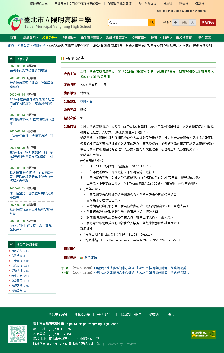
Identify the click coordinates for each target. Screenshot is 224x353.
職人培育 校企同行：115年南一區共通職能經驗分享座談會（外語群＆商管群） (31, 177)
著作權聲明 (105, 315)
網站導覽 (208, 22)
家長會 (183, 3)
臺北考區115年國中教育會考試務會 (78, 3)
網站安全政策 (58, 315)
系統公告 (19, 290)
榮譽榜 (18, 255)
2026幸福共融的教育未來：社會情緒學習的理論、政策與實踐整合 (32, 104)
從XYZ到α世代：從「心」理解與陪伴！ (31, 228)
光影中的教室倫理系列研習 (28, 71)
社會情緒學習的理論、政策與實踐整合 (31, 85)
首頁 (13, 38)
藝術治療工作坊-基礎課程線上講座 (32, 122)
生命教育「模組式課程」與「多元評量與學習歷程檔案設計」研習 (31, 157)
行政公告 (20, 250)
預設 (184, 22)
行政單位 (67, 38)
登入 (171, 315)
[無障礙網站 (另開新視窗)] (203, 334)
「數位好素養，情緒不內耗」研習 (31, 138)
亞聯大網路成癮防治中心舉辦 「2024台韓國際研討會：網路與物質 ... (130, 268)
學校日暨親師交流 (120, 3)
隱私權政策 (82, 315)
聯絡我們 (155, 315)
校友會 (199, 3)
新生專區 (204, 38)
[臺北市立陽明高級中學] (49, 22)
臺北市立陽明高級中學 (83, 344)
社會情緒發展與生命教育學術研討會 (31, 212)
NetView (130, 344)
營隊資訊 (20, 265)
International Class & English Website (181, 10)
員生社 (167, 3)
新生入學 (20, 275)
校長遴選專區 (39, 3)
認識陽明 (29, 38)
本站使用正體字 (131, 315)
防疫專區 (20, 280)
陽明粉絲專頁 (147, 3)
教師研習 (20, 285)
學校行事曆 (184, 38)
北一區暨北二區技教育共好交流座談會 (31, 195)
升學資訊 (20, 260)
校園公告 (48, 38)
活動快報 (20, 270)
